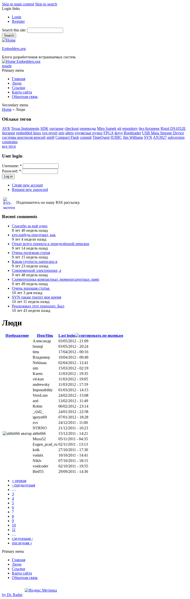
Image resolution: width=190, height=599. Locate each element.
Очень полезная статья (31, 253)
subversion (176, 137)
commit (86, 137)
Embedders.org (14, 48)
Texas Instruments (25, 128)
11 (14, 530)
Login (16, 17)
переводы (88, 128)
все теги (9, 146)
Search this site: (14, 30)
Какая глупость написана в (34, 261)
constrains (10, 142)
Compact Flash (67, 137)
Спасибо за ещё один (30, 226)
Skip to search (46, 4)
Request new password (30, 189)
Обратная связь (25, 96)
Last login (66, 335)
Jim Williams (133, 137)
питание (56, 128)
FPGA (108, 133)
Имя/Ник (45, 335)
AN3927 (160, 137)
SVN (148, 137)
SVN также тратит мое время (36, 297)
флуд (119, 133)
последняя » (22, 543)
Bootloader (132, 133)
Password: (11, 171)
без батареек (149, 128)
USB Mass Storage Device (163, 133)
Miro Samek (106, 128)
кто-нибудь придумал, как (34, 235)
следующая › (22, 538)
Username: (12, 166)
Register (18, 21)
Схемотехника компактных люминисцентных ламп (55, 279)
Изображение (17, 335)
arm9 (50, 137)
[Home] (9, 40)
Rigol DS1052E (173, 128)
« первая (19, 481)
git (119, 128)
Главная (18, 79)
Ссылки (18, 88)
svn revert (49, 133)
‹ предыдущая (23, 485)
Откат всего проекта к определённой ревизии (50, 244)
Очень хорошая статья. (31, 288)
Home (7, 109)
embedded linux (28, 133)
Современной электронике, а (36, 270)
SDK (44, 128)
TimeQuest (101, 137)
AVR (6, 128)
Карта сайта (22, 92)
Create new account (27, 185)
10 (14, 525)
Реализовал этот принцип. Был (38, 306)
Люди (17, 83)
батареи (8, 133)
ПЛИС (116, 137)
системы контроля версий (24, 137)
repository (130, 128)
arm (61, 133)
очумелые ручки (88, 133)
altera (69, 133)
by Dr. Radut (12, 595)
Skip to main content (18, 4)
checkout (72, 128)
